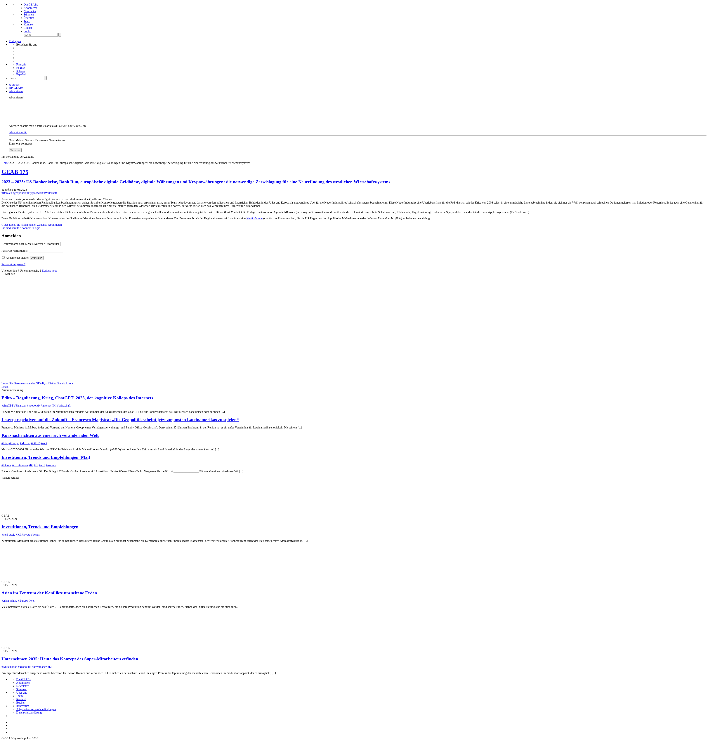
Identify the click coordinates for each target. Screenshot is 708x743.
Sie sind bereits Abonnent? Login (20, 228)
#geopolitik (19, 193)
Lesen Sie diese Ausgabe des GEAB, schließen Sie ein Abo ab (37, 383)
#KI (54, 405)
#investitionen (20, 465)
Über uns (29, 17)
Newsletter (30, 11)
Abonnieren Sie (18, 132)
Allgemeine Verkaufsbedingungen (36, 709)
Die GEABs (31, 4)
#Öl (36, 465)
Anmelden (36, 257)
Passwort (14, 250)
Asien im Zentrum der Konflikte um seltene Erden (49, 593)
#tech (42, 465)
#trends (35, 534)
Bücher (28, 27)
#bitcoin (6, 465)
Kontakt (28, 24)
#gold (12, 534)
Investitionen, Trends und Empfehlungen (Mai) (45, 457)
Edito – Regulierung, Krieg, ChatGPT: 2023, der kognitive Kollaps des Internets (77, 397)
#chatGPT (7, 405)
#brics (4, 443)
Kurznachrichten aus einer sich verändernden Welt (50, 435)
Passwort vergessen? (13, 264)
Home (5, 162)
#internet (46, 405)
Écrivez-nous (49, 270)
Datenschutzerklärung (29, 712)
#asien (5, 600)
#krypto (31, 193)
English (20, 67)
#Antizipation (9, 666)
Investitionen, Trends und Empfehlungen (39, 526)
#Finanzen (20, 405)
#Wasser (51, 465)
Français (21, 64)
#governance (39, 666)
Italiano (20, 71)
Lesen (4, 386)
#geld (4, 534)
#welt (39, 193)
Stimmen (29, 14)
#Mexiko (25, 443)
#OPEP (35, 443)
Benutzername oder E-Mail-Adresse (30, 243)
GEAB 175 (14, 172)
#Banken (6, 193)
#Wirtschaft (50, 193)
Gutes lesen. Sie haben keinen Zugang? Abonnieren (31, 224)
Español (21, 74)
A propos (14, 84)
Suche (27, 31)
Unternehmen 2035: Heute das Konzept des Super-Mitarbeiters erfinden (69, 659)
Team (27, 21)
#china (13, 600)
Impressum (22, 705)
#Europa (14, 443)
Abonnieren (30, 7)
